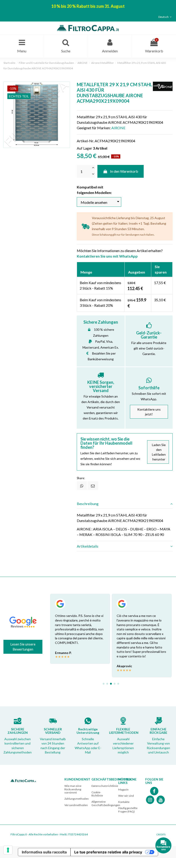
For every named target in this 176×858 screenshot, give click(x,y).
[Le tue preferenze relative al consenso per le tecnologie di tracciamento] (8, 850)
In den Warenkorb (124, 171)
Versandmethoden (76, 805)
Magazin (123, 789)
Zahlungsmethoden (76, 798)
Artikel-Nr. (85, 141)
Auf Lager (84, 148)
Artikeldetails (87, 546)
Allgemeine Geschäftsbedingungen (105, 803)
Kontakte (123, 802)
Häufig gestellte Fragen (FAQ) (128, 809)
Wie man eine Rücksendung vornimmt (72, 789)
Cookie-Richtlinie (97, 794)
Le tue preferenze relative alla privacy (108, 852)
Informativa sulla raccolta (44, 852)
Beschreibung (88, 503)
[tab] (125, 504)
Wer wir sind (126, 795)
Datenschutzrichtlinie (104, 786)
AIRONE (118, 128)
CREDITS (161, 834)
